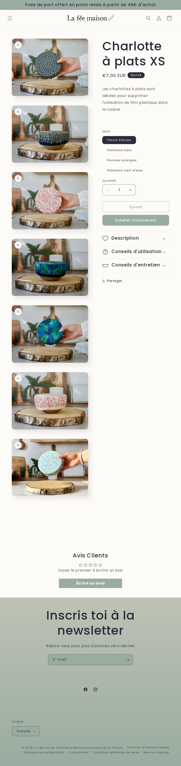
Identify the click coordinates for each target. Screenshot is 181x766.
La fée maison (44, 748)
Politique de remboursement (148, 747)
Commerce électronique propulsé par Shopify (89, 748)
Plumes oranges (124, 161)
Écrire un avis (90, 583)
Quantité (109, 180)
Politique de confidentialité (44, 752)
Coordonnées (79, 752)
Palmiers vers (121, 151)
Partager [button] (114, 280)
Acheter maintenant (136, 220)
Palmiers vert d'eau (127, 171)
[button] (10, 18)
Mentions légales (156, 752)
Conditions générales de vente (116, 752)
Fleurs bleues (121, 140)
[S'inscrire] (127, 659)
